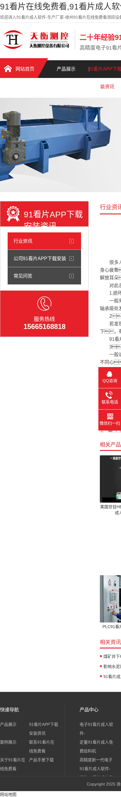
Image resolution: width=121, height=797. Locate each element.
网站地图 (8, 794)
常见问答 (23, 275)
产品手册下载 (20, 88)
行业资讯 (23, 241)
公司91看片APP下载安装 (40, 258)
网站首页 (25, 68)
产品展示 (66, 68)
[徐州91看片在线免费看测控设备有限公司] (36, 48)
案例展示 (8, 742)
